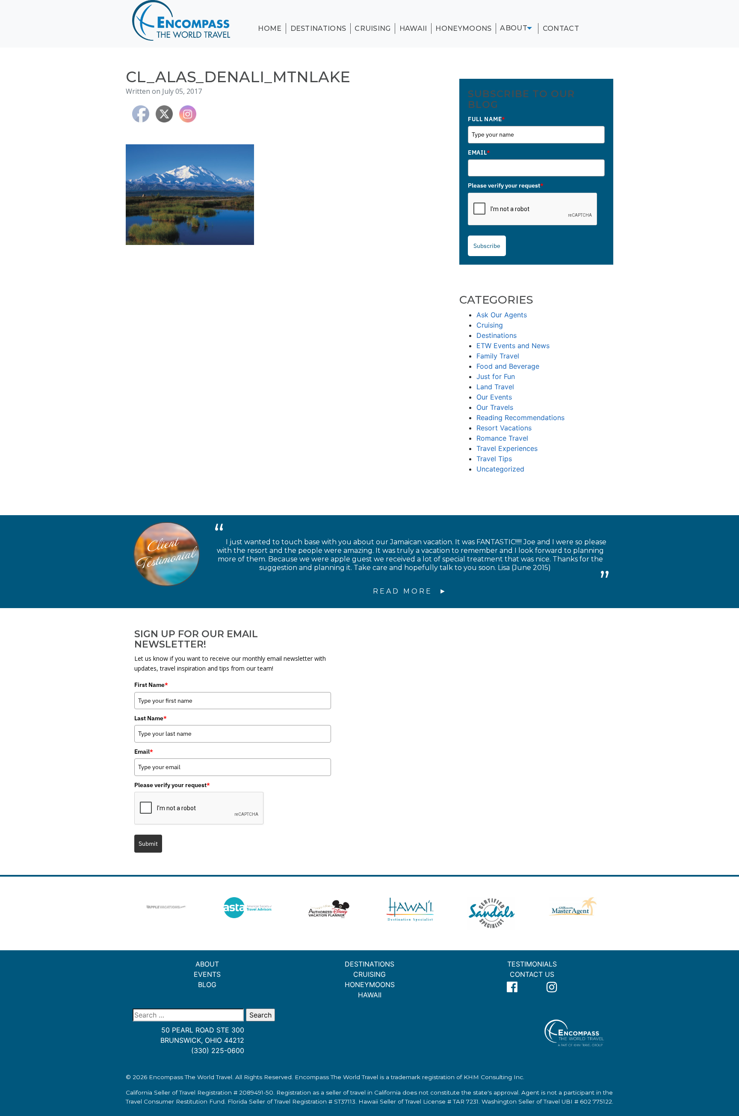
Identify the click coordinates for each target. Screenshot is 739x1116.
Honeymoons (463, 28)
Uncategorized (500, 469)
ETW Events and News (513, 345)
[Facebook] (512, 987)
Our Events (494, 397)
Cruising (373, 28)
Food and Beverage (507, 366)
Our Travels (494, 407)
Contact (561, 28)
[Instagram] (552, 987)
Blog (207, 984)
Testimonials (532, 964)
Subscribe (486, 246)
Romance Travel (502, 438)
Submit (148, 843)
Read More (404, 591)
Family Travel (497, 356)
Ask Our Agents (501, 314)
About (513, 28)
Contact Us (532, 974)
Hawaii (413, 28)
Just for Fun (495, 376)
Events (207, 974)
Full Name (486, 119)
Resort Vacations (504, 428)
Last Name (150, 718)
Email (479, 152)
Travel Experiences (507, 448)
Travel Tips (494, 458)
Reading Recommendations (520, 417)
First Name (151, 685)
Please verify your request (506, 185)
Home (269, 28)
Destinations (318, 28)
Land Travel (495, 386)
